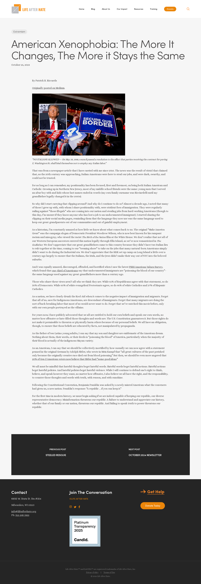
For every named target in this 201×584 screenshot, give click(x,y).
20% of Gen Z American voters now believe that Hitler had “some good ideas (74, 359)
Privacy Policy (92, 572)
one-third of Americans (65, 270)
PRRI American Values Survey (145, 267)
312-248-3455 (22, 515)
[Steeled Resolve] (56, 454)
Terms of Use (109, 572)
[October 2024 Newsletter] (145, 454)
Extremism (19, 31)
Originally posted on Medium (48, 88)
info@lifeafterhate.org (23, 511)
